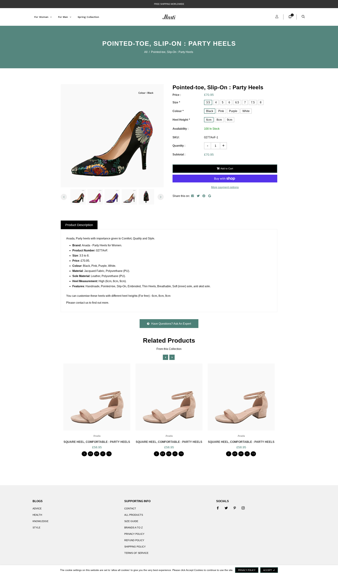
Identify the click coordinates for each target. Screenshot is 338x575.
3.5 (208, 102)
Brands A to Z (133, 527)
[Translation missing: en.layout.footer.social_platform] (217, 508)
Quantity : (179, 145)
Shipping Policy (135, 546)
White (246, 111)
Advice (37, 508)
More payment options (225, 187)
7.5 (253, 102)
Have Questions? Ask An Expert (171, 323)
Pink (221, 111)
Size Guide (131, 521)
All (146, 51)
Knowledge (40, 521)
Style (36, 527)
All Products (133, 514)
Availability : (181, 128)
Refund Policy (134, 540)
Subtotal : (179, 154)
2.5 (90, 454)
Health (37, 514)
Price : (177, 94)
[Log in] (277, 17)
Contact (130, 508)
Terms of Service (136, 553)
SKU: (176, 137)
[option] (112, 135)
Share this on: (181, 195)
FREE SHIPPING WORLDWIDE (169, 4)
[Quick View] (102, 401)
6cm (208, 119)
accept (269, 570)
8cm (219, 119)
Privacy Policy (134, 533)
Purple (233, 111)
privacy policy (246, 570)
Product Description (79, 225)
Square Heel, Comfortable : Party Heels (97, 441)
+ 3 (109, 454)
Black (209, 111)
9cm (229, 119)
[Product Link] (92, 401)
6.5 (237, 102)
